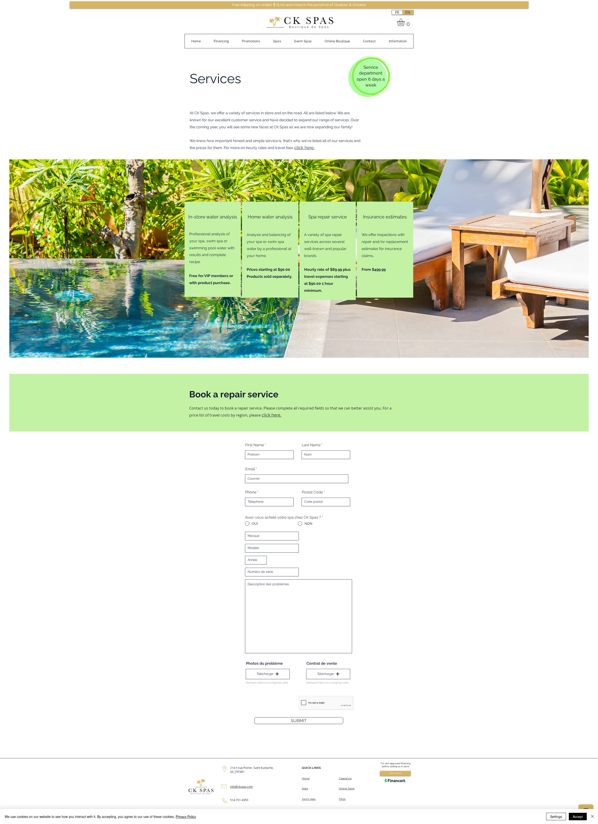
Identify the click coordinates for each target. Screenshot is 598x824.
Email (250, 469)
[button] (405, 22)
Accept (578, 816)
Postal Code (312, 492)
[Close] (592, 816)
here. (308, 147)
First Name (254, 445)
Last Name (311, 445)
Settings (556, 816)
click (298, 147)
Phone (250, 492)
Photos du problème (264, 663)
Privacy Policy (186, 816)
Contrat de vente (321, 663)
